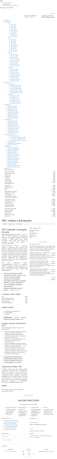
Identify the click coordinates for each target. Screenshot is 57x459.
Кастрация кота (14, 97)
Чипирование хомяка (13, 125)
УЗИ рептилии (14, 35)
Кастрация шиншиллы (16, 101)
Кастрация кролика (15, 103)
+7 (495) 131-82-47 (7, 2)
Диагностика (8, 21)
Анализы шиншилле (15, 75)
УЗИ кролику (14, 32)
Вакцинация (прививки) (10, 423)
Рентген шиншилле (15, 60)
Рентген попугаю (15, 66)
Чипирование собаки (13, 121)
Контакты (52, 13)
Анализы (10, 67)
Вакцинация (8, 104)
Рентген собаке (14, 54)
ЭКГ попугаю (14, 51)
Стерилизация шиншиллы (17, 91)
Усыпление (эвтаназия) (13, 135)
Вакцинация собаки (12, 106)
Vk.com (31, 437)
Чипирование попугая (13, 132)
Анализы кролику (15, 76)
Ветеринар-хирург (12, 164)
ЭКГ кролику (14, 46)
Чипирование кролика (13, 128)
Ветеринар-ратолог (12, 156)
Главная (7, 20)
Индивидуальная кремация (14, 143)
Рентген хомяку (14, 58)
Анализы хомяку (15, 73)
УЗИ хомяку (13, 29)
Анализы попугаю (15, 81)
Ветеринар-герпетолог (13, 147)
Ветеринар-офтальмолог (14, 155)
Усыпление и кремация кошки (18, 138)
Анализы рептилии (15, 79)
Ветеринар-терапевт (13, 161)
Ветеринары (8, 146)
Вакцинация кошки (12, 107)
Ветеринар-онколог (12, 152)
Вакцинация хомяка (12, 110)
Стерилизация (11, 84)
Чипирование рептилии (13, 131)
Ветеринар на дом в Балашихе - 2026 (28, 457)
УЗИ (9, 23)
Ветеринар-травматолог (13, 162)
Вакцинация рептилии (13, 116)
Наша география (34, 422)
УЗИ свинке (13, 33)
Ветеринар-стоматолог (13, 159)
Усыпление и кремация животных (19, 140)
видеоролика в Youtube (7, 391)
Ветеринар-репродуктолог (14, 158)
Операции (7, 82)
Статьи (31, 428)
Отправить (4, 446)
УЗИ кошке (13, 26)
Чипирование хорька (13, 124)
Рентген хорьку (14, 57)
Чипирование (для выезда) (11, 425)
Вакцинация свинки (12, 115)
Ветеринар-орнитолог (13, 153)
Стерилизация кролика (16, 92)
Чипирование (8, 119)
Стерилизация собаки (16, 85)
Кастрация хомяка (15, 100)
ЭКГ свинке (13, 48)
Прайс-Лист (7, 168)
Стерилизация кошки (16, 86)
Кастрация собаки (15, 95)
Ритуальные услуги (9, 134)
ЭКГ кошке (13, 41)
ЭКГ (9, 38)
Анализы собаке (15, 69)
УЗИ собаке (13, 24)
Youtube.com (37, 437)
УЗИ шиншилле (14, 30)
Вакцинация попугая (13, 118)
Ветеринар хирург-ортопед (14, 165)
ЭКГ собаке (13, 39)
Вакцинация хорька (12, 109)
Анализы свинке (14, 78)
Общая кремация (12, 141)
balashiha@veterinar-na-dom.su (10, 5)
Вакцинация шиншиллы (13, 112)
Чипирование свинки (13, 130)
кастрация (14, 426)
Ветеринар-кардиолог (13, 150)
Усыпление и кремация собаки (18, 137)
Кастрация (10, 94)
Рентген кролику (15, 61)
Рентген (10, 52)
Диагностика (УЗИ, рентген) (11, 422)
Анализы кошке (14, 70)
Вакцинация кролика (13, 113)
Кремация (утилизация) (10, 429)
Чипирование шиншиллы (14, 127)
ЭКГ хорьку (13, 42)
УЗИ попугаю (14, 36)
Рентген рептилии (15, 64)
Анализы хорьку (14, 72)
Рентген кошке (14, 55)
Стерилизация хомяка (16, 89)
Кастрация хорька (15, 98)
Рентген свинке (14, 63)
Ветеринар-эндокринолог (14, 167)
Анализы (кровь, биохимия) (11, 420)
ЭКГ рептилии (14, 49)
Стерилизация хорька (16, 88)
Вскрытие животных (12, 144)
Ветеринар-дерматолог (13, 149)
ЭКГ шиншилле (14, 45)
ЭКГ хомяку (13, 43)
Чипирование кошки (12, 122)
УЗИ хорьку (13, 27)
